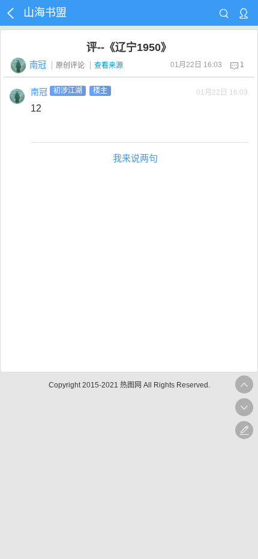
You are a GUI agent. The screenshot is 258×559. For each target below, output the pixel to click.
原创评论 (70, 65)
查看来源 (108, 65)
